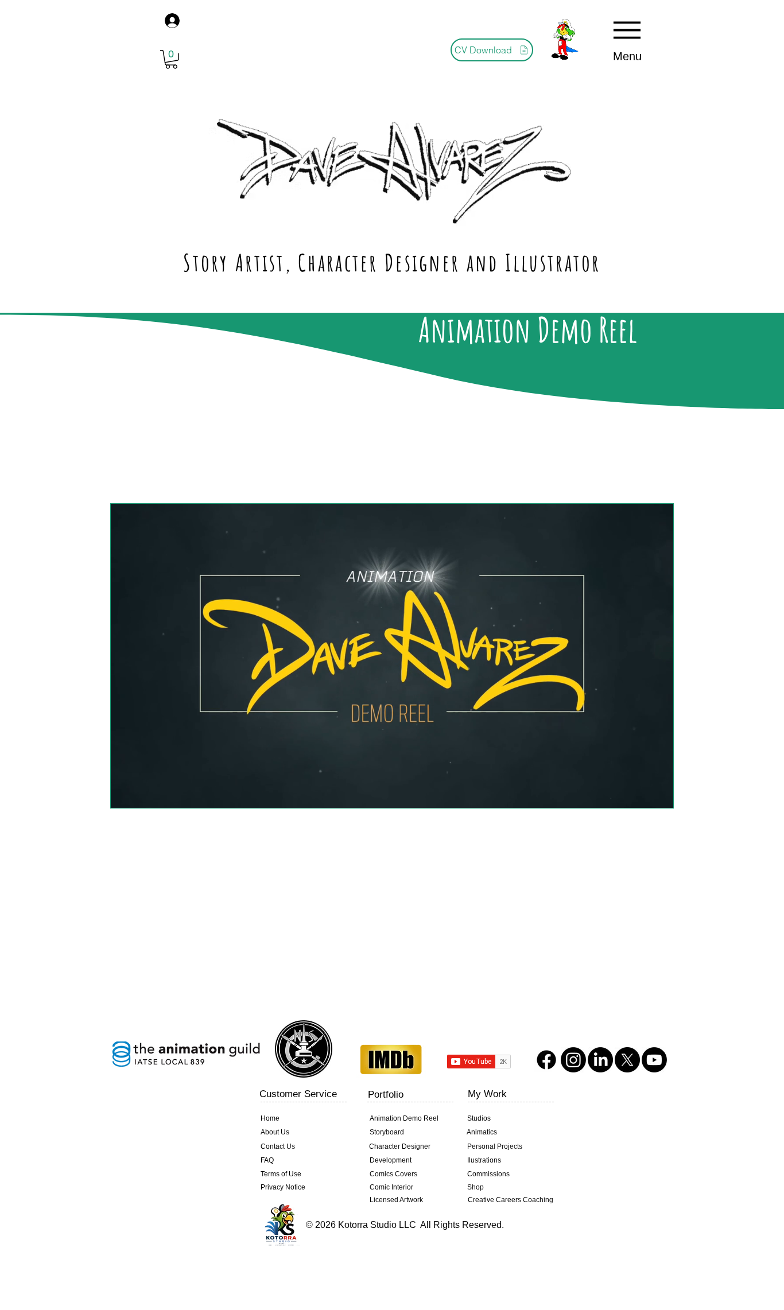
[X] (627, 1059)
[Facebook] (546, 1059)
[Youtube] (654, 1059)
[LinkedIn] (600, 1059)
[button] (171, 59)
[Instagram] (573, 1059)
